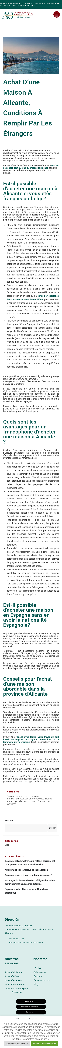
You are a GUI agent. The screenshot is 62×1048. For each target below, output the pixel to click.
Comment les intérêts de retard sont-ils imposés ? (28, 875)
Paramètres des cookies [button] (17, 1043)
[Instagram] (32, 948)
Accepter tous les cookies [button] (44, 1043)
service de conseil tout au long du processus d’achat (31, 166)
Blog (7, 845)
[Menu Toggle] (48, 14)
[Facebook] (6, 948)
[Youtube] (24, 948)
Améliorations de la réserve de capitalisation (26, 870)
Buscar (9, 820)
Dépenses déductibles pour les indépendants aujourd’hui (26, 891)
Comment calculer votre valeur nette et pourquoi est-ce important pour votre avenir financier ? (30, 863)
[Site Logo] (18, 15)
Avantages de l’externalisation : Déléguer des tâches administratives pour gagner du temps (30, 882)
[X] (15, 948)
